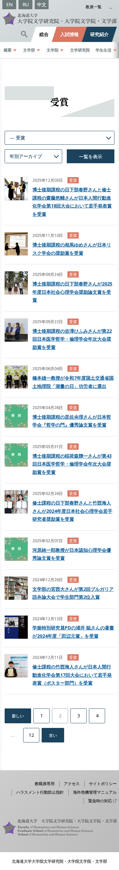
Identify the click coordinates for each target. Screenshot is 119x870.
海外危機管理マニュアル (95, 792)
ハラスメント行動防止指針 (40, 792)
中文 (41, 4)
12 (31, 735)
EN (9, 4)
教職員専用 (45, 783)
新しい (18, 715)
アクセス (72, 783)
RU (25, 4)
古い (53, 735)
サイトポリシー (103, 783)
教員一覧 (93, 6)
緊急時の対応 (100, 800)
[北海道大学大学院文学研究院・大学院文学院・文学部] (59, 18)
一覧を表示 (90, 156)
